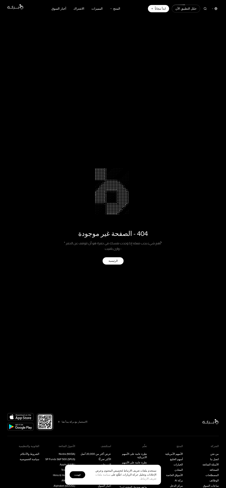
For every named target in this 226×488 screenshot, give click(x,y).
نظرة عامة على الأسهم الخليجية (134, 464)
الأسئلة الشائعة (211, 464)
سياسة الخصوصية (29, 459)
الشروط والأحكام (29, 454)
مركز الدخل (176, 486)
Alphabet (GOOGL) (64, 486)
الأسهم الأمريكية (174, 454)
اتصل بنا (214, 459)
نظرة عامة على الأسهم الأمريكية (134, 455)
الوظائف (214, 480)
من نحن (214, 454)
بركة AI (179, 480)
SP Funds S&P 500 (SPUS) (60, 459)
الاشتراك (78, 8)
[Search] (205, 9)
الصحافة (214, 470)
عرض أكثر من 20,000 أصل (96, 454)
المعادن (179, 470)
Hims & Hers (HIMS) (64, 475)
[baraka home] (15, 7)
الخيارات (178, 464)
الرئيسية (113, 261)
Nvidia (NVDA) (67, 454)
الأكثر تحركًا (105, 459)
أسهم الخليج (176, 459)
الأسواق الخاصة (174, 475)
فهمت (77, 474)
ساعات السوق (211, 486)
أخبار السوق (58, 8)
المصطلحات (212, 475)
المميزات (97, 8)
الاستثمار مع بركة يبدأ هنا (74, 421)
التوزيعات (106, 464)
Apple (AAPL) (67, 464)
